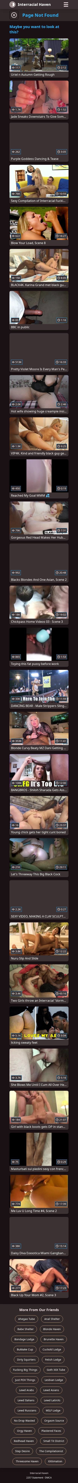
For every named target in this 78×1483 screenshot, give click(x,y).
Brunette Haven (54, 1339)
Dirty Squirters (26, 1359)
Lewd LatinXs (52, 1400)
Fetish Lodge (53, 1359)
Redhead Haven (24, 1441)
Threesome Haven (27, 1461)
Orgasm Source (54, 1420)
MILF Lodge (53, 1410)
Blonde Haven (52, 1329)
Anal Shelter (52, 1319)
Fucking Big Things (25, 1370)
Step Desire (22, 1451)
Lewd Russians (27, 1410)
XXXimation (55, 1461)
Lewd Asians (51, 1390)
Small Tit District (53, 1441)
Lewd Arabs (26, 1390)
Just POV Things (25, 1380)
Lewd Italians (26, 1400)
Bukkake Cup (25, 1349)
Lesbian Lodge (54, 1380)
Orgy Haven (24, 1431)
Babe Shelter (25, 1329)
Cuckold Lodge (52, 1349)
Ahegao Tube (26, 1319)
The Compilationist (51, 1451)
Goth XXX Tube (56, 1370)
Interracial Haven (34, 4)
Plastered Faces (51, 1431)
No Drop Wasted (24, 1420)
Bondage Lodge (24, 1339)
